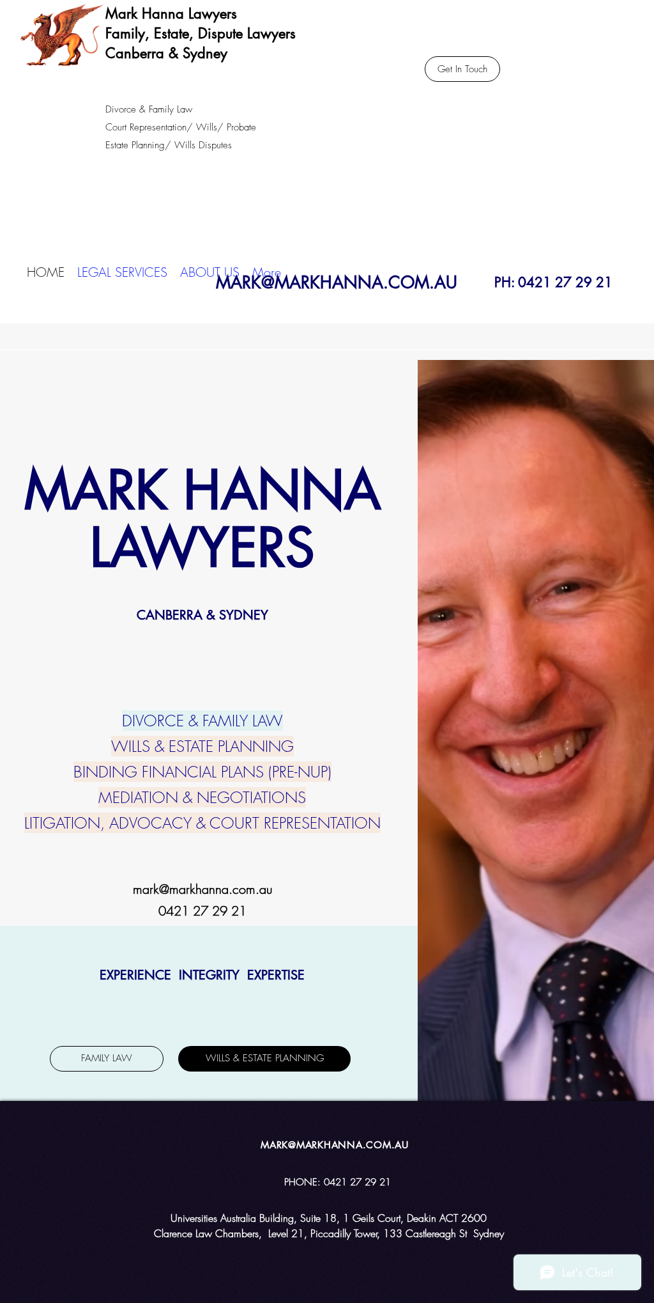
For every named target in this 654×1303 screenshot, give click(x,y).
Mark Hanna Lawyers (171, 13)
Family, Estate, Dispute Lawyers (200, 33)
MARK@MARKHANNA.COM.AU (336, 282)
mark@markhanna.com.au (202, 889)
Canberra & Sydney (166, 53)
